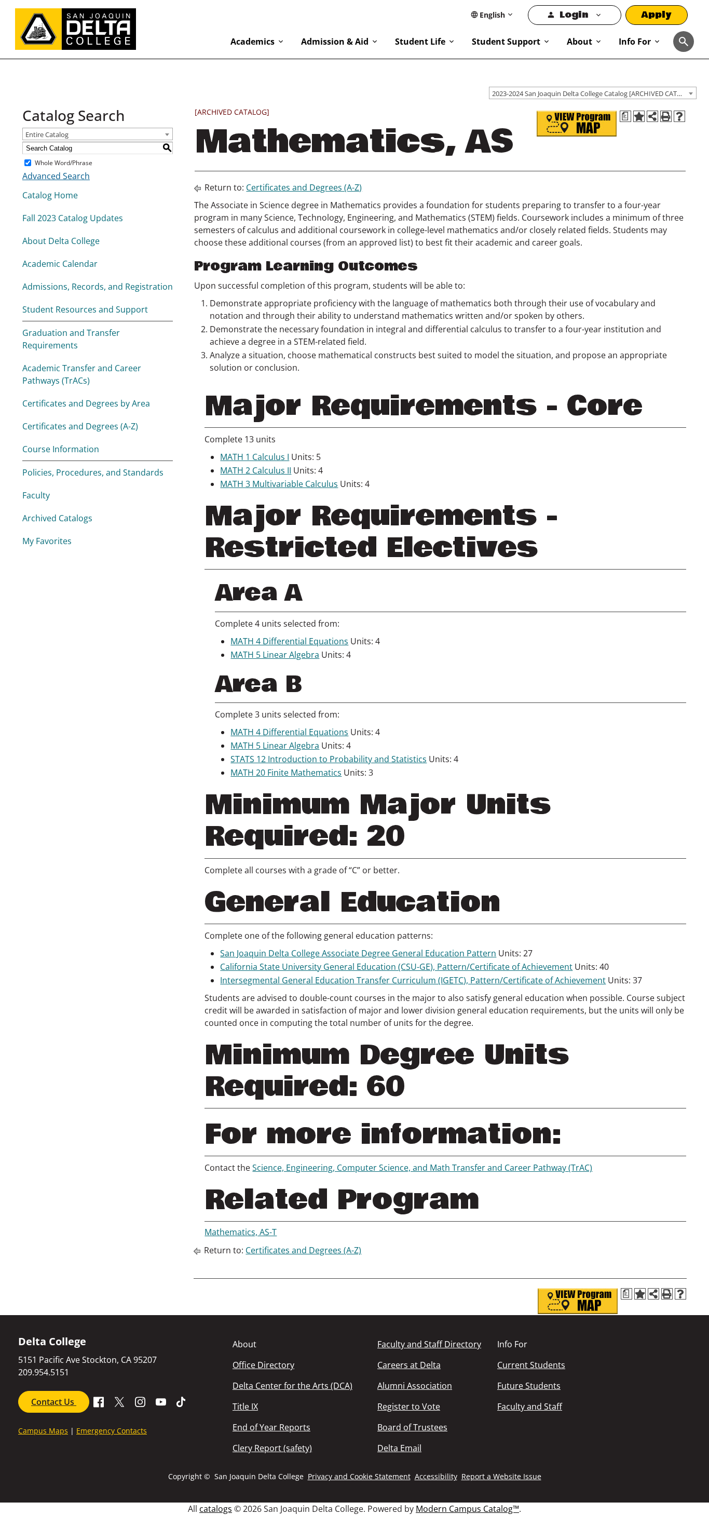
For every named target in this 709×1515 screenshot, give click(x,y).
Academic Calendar (60, 263)
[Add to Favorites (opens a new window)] (639, 116)
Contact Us (53, 1402)
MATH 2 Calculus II (255, 470)
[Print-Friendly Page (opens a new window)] (666, 116)
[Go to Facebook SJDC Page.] (98, 1401)
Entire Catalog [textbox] (47, 134)
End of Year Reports (271, 1427)
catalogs (215, 1508)
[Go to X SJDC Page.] (119, 1401)
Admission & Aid (335, 41)
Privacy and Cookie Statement (359, 1476)
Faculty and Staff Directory (429, 1344)
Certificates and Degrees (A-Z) (80, 426)
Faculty (36, 495)
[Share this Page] (652, 116)
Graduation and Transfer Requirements (71, 339)
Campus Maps (43, 1431)
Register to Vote (408, 1406)
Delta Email (399, 1448)
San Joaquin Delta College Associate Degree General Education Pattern (358, 953)
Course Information (60, 449)
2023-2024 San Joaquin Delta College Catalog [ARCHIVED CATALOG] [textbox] (594, 93)
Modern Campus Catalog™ (467, 1508)
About (579, 41)
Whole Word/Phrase (63, 162)
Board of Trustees (412, 1427)
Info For (635, 41)
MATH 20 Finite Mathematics (286, 772)
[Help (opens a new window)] (679, 116)
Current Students (531, 1365)
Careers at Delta (409, 1365)
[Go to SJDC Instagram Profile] (140, 1401)
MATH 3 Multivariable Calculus (279, 484)
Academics (252, 41)
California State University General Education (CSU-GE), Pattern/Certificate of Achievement (396, 966)
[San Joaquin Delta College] (117, 27)
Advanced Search (56, 176)
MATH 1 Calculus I (254, 457)
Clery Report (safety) (272, 1448)
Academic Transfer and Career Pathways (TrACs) (81, 374)
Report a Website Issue (501, 1476)
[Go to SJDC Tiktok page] (181, 1401)
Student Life (420, 41)
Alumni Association (414, 1385)
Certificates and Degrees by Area (86, 403)
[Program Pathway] (577, 124)
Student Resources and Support (85, 309)
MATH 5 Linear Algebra (274, 654)
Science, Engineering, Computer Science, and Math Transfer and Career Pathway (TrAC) (422, 1167)
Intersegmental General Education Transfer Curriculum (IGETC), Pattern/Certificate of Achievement (413, 980)
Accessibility (436, 1476)
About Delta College (61, 241)
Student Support (506, 41)
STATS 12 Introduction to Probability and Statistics (328, 759)
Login (574, 14)
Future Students (529, 1385)
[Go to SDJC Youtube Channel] (161, 1401)
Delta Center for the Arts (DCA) (292, 1385)
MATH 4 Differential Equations (289, 641)
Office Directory (263, 1365)
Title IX (245, 1406)
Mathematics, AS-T (240, 1232)
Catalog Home (50, 195)
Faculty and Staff (529, 1406)
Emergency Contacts (111, 1431)
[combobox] (593, 93)
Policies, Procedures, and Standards (92, 472)
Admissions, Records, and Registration (97, 286)
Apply (657, 14)
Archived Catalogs (57, 518)
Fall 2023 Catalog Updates (72, 218)
